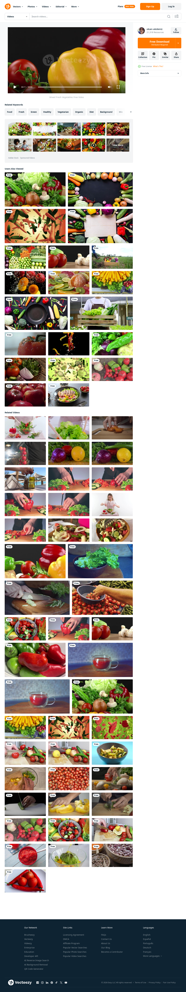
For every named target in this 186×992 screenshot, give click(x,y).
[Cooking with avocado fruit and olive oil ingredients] (68, 855)
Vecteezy (28, 939)
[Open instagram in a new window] (42, 982)
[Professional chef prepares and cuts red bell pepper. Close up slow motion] (112, 778)
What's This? (158, 66)
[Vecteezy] (8, 6)
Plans (120, 6)
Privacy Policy (155, 982)
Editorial (60, 6)
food (9, 111)
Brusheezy (29, 934)
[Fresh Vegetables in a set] (68, 257)
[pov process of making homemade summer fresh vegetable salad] (25, 778)
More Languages (151, 956)
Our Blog (105, 947)
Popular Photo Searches (74, 951)
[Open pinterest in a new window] (52, 982)
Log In (171, 6)
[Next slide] (128, 111)
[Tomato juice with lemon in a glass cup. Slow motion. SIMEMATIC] (100, 660)
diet (92, 111)
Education (29, 951)
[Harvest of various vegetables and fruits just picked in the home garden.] (112, 369)
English (146, 934)
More (74, 6)
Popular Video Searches (74, 956)
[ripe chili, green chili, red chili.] (35, 660)
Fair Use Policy (169, 982)
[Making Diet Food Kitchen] (112, 829)
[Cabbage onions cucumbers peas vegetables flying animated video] (68, 369)
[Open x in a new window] (61, 982)
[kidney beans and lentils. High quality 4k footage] (112, 855)
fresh (21, 111)
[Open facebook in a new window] (37, 982)
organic (79, 111)
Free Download (159, 43)
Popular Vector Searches (75, 947)
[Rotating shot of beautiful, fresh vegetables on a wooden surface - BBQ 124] (25, 369)
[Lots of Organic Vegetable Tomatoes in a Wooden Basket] (68, 778)
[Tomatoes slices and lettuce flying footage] (112, 727)
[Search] (169, 16)
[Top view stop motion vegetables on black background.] (100, 189)
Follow (176, 32)
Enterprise (29, 947)
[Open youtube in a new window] (66, 982)
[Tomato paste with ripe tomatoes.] (25, 855)
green (34, 111)
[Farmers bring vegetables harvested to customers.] (112, 257)
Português (148, 943)
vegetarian (63, 111)
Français (147, 951)
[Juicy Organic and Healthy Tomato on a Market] (102, 598)
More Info (144, 73)
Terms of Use (140, 982)
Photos (31, 6)
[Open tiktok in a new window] (56, 982)
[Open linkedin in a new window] (47, 982)
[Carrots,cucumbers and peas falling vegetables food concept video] (35, 226)
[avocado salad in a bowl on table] (112, 753)
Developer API (31, 956)
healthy (47, 111)
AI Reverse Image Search (36, 960)
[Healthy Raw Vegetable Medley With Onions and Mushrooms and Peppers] (35, 189)
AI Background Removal (36, 964)
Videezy (28, 943)
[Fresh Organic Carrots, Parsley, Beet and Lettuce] (112, 282)
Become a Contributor (112, 951)
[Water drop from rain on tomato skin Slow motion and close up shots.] (25, 343)
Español (147, 939)
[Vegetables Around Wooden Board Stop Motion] (100, 226)
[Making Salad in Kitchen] (68, 829)
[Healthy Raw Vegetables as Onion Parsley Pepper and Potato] (112, 343)
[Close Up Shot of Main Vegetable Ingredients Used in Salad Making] (68, 453)
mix (121, 111)
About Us (105, 943)
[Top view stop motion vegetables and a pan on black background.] (36, 313)
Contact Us (106, 939)
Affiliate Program (71, 943)
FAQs (103, 934)
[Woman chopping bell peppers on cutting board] (68, 804)
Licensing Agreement (73, 934)
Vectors (17, 6)
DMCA (66, 939)
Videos (45, 6)
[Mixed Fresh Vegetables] (35, 561)
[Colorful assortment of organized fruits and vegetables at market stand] (25, 257)
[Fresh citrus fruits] (68, 282)
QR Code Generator (33, 968)
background (106, 111)
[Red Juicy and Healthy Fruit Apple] (25, 395)
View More (117, 145)
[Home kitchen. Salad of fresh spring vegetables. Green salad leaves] (100, 561)
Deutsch (147, 947)
